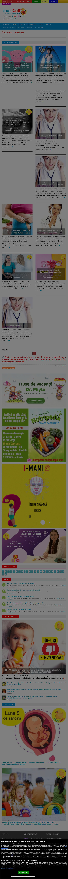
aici (12, 855)
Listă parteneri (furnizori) (8, 868)
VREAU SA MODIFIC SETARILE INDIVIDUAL (23, 876)
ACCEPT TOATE (23, 872)
